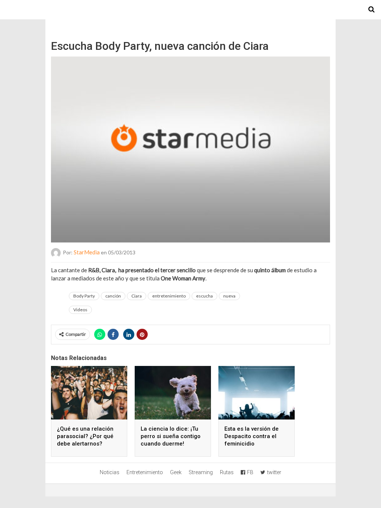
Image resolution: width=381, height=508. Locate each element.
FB (250, 472)
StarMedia (87, 252)
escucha (204, 296)
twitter (274, 472)
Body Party (84, 296)
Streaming (201, 472)
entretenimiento (169, 296)
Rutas (227, 472)
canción (113, 296)
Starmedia (190, 9)
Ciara (136, 296)
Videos (80, 309)
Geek (176, 472)
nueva (229, 296)
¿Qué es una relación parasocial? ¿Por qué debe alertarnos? (85, 436)
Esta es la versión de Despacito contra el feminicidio (251, 436)
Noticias (109, 472)
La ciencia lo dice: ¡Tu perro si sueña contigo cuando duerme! (171, 436)
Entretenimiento (145, 472)
